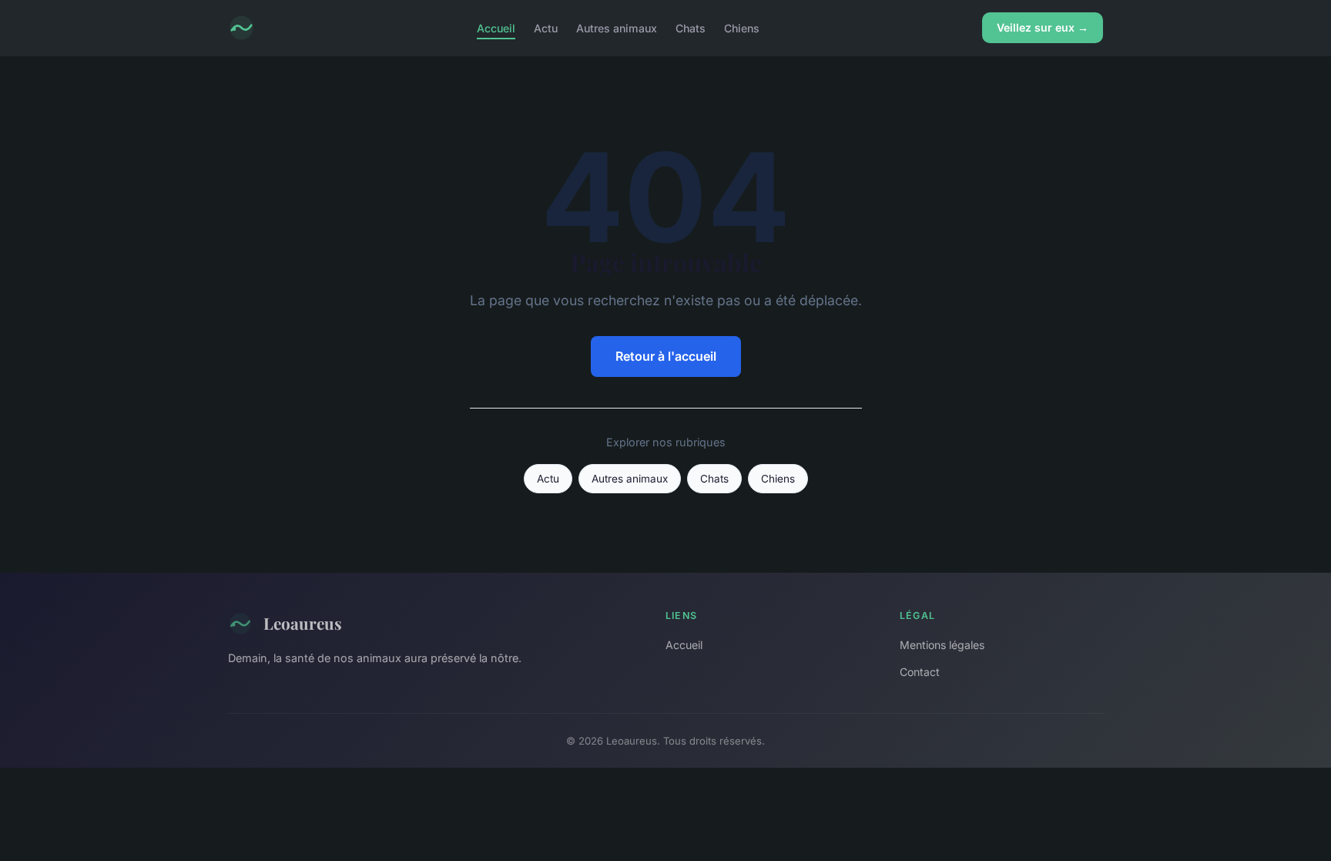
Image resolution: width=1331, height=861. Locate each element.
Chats (691, 27)
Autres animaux (616, 27)
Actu (546, 27)
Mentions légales (942, 644)
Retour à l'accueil (665, 356)
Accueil (496, 27)
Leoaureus (302, 623)
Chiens (741, 27)
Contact (920, 671)
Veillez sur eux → (1042, 27)
